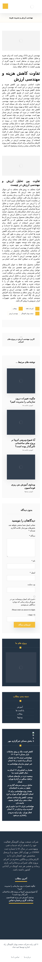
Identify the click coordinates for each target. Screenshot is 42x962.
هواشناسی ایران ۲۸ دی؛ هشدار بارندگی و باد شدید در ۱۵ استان (20, 759)
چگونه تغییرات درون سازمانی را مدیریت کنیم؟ (19, 887)
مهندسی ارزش (13, 313)
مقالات (15, 308)
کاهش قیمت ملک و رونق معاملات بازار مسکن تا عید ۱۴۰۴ (20, 753)
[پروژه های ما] (21, 667)
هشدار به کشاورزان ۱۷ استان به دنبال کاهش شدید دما (19, 771)
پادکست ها (25, 405)
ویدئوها (26, 491)
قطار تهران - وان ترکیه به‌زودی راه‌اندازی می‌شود (20, 813)
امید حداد (15, 947)
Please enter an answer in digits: (23, 610)
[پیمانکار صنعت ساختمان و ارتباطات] (32, 6)
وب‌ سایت (31, 584)
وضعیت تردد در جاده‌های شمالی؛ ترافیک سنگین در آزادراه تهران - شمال (19, 779)
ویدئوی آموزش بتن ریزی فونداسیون (20, 897)
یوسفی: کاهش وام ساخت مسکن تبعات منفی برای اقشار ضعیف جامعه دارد (20, 800)
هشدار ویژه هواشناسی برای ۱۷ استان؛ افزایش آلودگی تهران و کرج (20, 792)
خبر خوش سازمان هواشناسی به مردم (19, 765)
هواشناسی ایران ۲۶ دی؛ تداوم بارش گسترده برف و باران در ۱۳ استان (20, 807)
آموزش (31, 405)
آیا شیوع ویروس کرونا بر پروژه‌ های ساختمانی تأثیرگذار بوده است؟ (19, 893)
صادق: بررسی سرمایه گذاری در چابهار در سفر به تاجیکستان (20, 786)
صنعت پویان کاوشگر (27, 313)
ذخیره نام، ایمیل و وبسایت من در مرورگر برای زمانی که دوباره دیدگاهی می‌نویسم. (22, 602)
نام (33, 561)
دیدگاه (32, 536)
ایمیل (32, 573)
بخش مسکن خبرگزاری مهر (20, 741)
